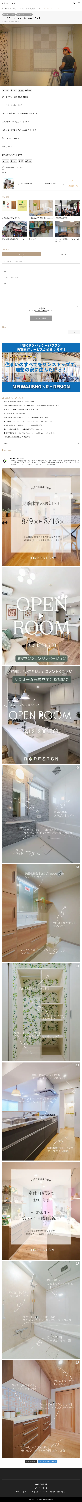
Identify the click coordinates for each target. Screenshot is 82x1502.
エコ (6, 170)
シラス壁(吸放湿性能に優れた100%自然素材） (17, 437)
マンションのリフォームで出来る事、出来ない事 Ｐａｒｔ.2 (21, 409)
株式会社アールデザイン (16, 167)
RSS (46, 1488)
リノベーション (29, 1492)
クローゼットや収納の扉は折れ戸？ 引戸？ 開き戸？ (20, 402)
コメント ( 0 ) (21, 254)
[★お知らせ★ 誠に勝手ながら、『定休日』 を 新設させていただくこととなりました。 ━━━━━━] (41, 1211)
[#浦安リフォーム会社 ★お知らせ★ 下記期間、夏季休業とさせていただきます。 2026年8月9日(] (41, 517)
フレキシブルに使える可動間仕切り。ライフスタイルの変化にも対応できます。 (27, 417)
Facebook (39, 1488)
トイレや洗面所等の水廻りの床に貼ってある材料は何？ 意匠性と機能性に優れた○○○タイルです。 (32, 405)
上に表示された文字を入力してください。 (41, 311)
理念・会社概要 (50, 1492)
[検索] (74, 3)
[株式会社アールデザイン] (8, 3)
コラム (42, 1492)
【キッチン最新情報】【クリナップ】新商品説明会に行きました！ (23, 429)
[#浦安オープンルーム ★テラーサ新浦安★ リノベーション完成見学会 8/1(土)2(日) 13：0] (41, 616)
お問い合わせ (61, 1492)
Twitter (36, 1488)
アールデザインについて (9, 14)
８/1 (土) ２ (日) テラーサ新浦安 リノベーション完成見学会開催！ (23, 425)
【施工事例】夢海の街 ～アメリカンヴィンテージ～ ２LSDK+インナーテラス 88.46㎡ (30, 433)
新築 (37, 1492)
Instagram (43, 1488)
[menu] (79, 3)
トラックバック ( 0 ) (60, 254)
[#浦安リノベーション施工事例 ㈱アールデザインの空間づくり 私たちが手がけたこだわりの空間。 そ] (41, 814)
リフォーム (19, 1492)
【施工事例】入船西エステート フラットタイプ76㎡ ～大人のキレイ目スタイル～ (28, 421)
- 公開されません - (11, 277)
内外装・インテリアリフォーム (24, 14)
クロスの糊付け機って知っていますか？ (15, 413)
